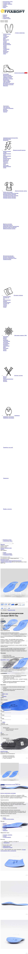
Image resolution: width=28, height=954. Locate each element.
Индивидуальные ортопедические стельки (12, 827)
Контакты (5, 6)
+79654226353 (6, 842)
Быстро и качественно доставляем (8, 793)
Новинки (5, 15)
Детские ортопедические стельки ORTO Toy (10, 784)
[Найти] (13, 543)
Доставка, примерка (7, 3)
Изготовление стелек (8, 1)
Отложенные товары (7, 554)
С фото (3, 722)
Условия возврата (7, 837)
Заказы (4, 552)
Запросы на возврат (7, 553)
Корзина (2, 548)
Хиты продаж (6, 17)
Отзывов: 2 (5, 610)
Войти (4, 7)
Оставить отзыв (6, 2)
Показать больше (9, 730)
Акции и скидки (6, 18)
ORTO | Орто (5, 693)
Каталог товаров (6, 824)
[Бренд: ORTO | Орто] (3, 622)
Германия (4, 696)
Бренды (5, 16)
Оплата (4, 5)
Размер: (2, 623)
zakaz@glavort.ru (6, 846)
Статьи (4, 829)
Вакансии (5, 830)
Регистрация (6, 559)
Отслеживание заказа (5, 558)
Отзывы (5, 825)
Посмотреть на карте (7, 847)
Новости (5, 828)
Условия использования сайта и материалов (13, 850)
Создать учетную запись (8, 819)
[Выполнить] (23, 558)
